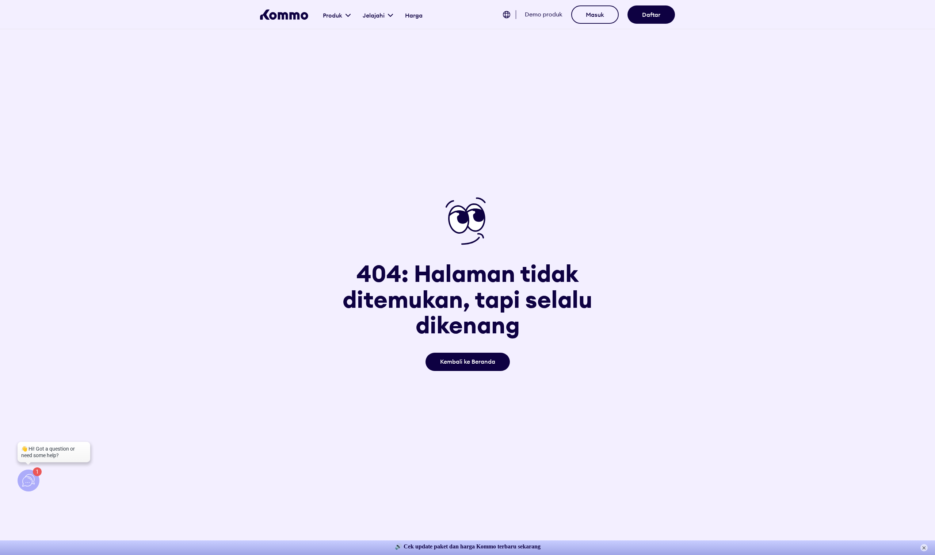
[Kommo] (284, 14)
